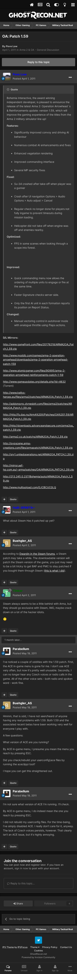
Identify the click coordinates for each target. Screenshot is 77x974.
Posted (24, 78)
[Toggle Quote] (8, 89)
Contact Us (66, 947)
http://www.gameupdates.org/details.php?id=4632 (34, 381)
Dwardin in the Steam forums (37, 553)
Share (19, 903)
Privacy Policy (49, 947)
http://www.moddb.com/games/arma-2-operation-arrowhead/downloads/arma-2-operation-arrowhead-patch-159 (35, 359)
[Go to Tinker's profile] (6, 593)
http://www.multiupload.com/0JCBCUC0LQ (29, 487)
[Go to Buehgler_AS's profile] (6, 543)
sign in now (21, 868)
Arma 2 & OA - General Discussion (39, 49)
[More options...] (70, 77)
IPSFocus (22, 947)
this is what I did (54, 570)
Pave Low (11, 46)
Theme (34, 947)
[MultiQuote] (4, 499)
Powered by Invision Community (38, 957)
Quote (13, 499)
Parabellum (21, 649)
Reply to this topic (38, 62)
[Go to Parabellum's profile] (6, 651)
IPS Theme (8, 947)
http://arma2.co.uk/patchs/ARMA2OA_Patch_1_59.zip (35, 436)
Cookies (38, 950)
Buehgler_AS (22, 541)
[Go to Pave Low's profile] (6, 76)
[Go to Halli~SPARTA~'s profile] (6, 510)
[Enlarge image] (5, 618)
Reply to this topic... (22, 883)
